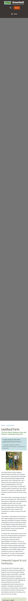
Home (3, 425)
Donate (17, 8)
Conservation (10, 425)
